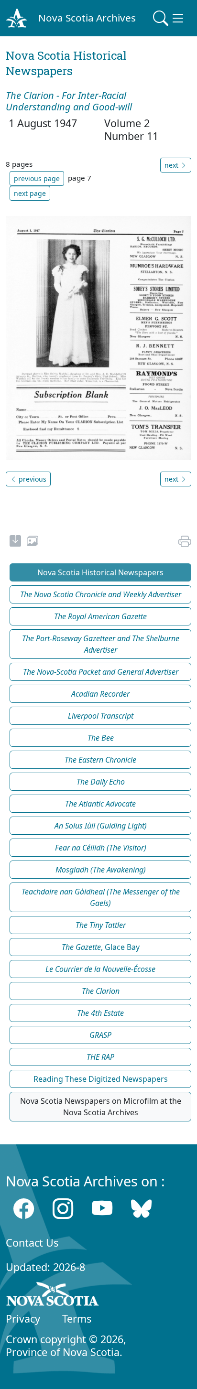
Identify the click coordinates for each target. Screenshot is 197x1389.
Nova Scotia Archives (87, 17)
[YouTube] (102, 1208)
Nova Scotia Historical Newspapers (100, 572)
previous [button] (31, 479)
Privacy (23, 1318)
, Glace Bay (101, 947)
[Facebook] (24, 1208)
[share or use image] (32, 542)
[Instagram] (63, 1208)
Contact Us (32, 1242)
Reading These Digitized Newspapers (100, 1079)
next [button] (172, 165)
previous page (37, 178)
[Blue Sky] (141, 1208)
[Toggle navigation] (169, 18)
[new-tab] (15, 542)
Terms (76, 1318)
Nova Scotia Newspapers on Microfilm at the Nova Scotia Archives (100, 1107)
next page (30, 193)
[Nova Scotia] (53, 1296)
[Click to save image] (98, 337)
